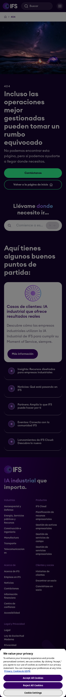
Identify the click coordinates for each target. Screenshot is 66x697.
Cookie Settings (33, 692)
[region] (33, 672)
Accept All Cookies (33, 677)
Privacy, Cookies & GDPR (17, 671)
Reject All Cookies (33, 685)
